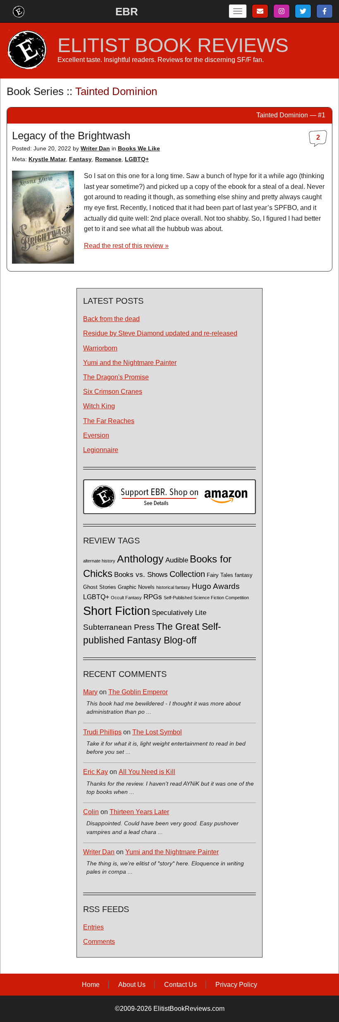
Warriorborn (100, 348)
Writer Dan (95, 148)
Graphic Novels (136, 587)
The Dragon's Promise (116, 377)
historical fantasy (173, 587)
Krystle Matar (47, 159)
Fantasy (80, 159)
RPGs (152, 597)
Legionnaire (100, 449)
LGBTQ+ (137, 159)
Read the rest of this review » (126, 245)
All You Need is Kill (147, 771)
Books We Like (139, 148)
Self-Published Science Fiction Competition (206, 597)
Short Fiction (116, 610)
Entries (93, 927)
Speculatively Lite (179, 613)
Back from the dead (111, 318)
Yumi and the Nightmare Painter (130, 362)
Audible (176, 560)
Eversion (96, 435)
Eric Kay (95, 771)
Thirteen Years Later (139, 811)
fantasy (244, 575)
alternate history (99, 560)
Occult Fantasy (126, 597)
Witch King (99, 406)
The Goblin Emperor (138, 692)
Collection (187, 574)
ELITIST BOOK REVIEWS (173, 45)
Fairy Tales (220, 575)
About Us (132, 984)
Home (91, 984)
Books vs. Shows (141, 575)
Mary (90, 692)
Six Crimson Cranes (112, 391)
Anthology (140, 559)
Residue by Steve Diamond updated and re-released (160, 333)
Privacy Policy (236, 984)
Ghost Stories (99, 587)
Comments (99, 941)
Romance (108, 159)
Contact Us (180, 984)
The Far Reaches (108, 420)
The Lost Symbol (157, 732)
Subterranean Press (119, 626)
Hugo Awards (216, 586)
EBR (126, 11)
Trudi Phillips (102, 732)
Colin (91, 811)
